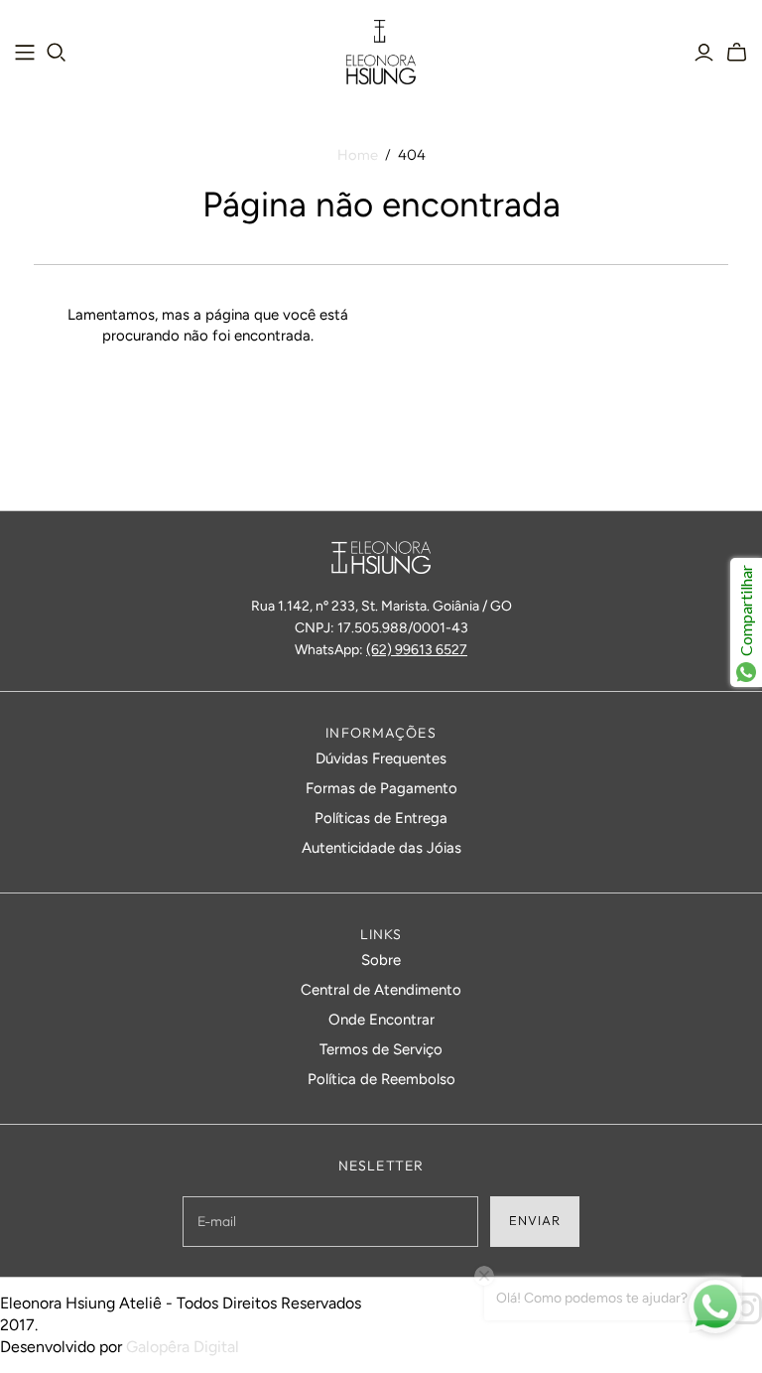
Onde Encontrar (381, 1020)
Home (357, 154)
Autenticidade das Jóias (381, 848)
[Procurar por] (56, 53)
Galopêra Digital (182, 1346)
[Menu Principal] (25, 53)
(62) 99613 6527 (416, 649)
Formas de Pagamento (381, 788)
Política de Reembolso (381, 1079)
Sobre (381, 960)
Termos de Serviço (381, 1049)
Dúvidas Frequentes (381, 758)
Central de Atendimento (381, 990)
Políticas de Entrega (381, 818)
